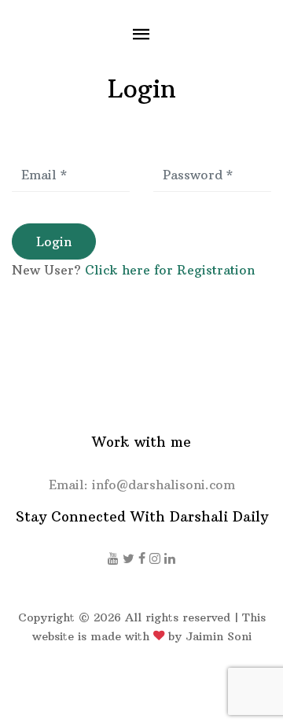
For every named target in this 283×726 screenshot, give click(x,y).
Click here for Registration (170, 270)
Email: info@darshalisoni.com (142, 484)
